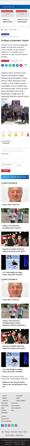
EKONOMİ (19, 395)
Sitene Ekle (14, 432)
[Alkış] (9, 132)
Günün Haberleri (16, 408)
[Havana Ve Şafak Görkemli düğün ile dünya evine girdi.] (15, 239)
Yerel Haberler (15, 405)
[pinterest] (21, 65)
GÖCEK (4, 398)
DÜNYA (4, 395)
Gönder (5, 171)
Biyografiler (4, 412)
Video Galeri (4, 405)
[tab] (5, 143)
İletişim (25, 432)
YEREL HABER (13, 29)
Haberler (6, 29)
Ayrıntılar (17, 444)
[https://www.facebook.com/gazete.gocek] (2, 425)
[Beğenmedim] (22, 132)
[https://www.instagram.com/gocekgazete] (9, 425)
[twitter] (6, 65)
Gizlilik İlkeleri (19, 435)
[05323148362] (12, 425)
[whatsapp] (10, 65)
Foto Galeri (4, 403)
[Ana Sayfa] (1, 30)
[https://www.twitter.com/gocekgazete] (6, 425)
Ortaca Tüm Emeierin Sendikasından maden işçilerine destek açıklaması (13, 227)
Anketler (3, 416)
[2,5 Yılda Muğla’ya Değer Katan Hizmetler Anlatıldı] (15, 262)
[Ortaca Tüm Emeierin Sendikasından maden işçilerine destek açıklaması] (15, 215)
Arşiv (12, 410)
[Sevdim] (16, 132)
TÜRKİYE (5, 400)
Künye (20, 432)
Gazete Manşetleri (6, 421)
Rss (3, 432)
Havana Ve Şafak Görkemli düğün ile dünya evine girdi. (13, 250)
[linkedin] (17, 65)
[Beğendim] (3, 132)
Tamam (22, 444)
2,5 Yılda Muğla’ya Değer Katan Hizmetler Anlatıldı (12, 273)
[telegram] (13, 65)
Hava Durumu (5, 418)
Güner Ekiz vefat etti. (10, 204)
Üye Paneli (14, 403)
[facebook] (2, 65)
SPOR (18, 398)
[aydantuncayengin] (16, 425)
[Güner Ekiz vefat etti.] (15, 194)
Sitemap (7, 432)
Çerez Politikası (9, 435)
